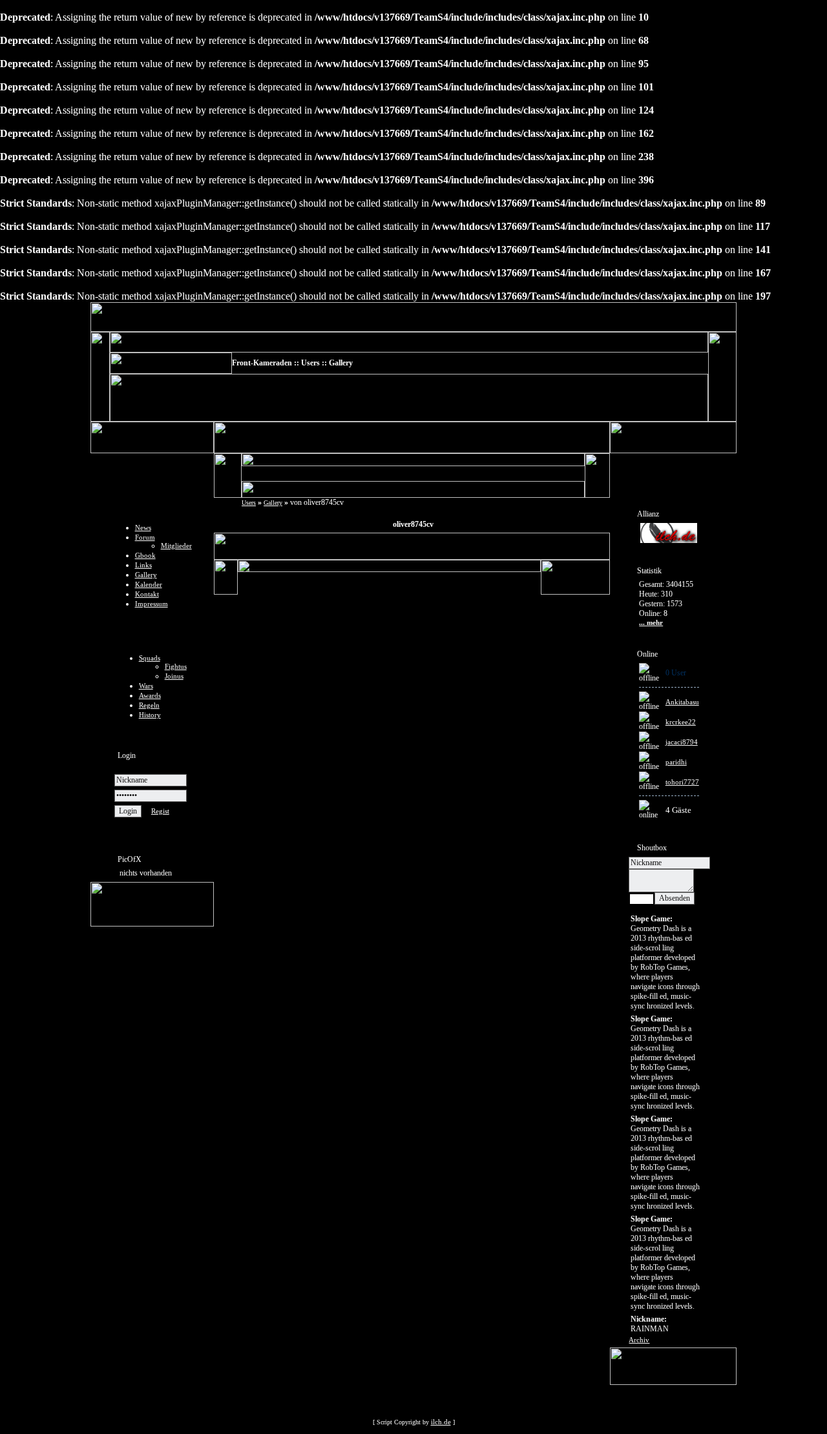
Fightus (176, 666)
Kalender (148, 584)
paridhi (676, 762)
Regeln (149, 705)
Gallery (146, 575)
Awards (150, 695)
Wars (146, 686)
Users (249, 502)
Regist (160, 811)
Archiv (639, 1340)
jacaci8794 (681, 742)
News (143, 527)
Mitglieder (176, 545)
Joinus (174, 676)
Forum (145, 537)
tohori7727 (682, 782)
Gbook (145, 555)
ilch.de (441, 1422)
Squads (149, 658)
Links (143, 565)
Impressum (151, 604)
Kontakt (147, 594)
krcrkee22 (680, 722)
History (150, 715)
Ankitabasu (682, 702)
